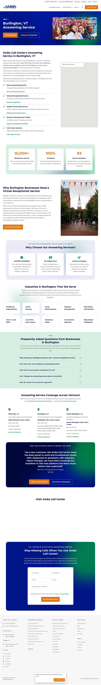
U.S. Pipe (50, 472)
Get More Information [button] (13, 227)
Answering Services (54, 7)
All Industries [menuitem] (56, 652)
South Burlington (46, 401)
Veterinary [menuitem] (55, 646)
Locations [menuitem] (80, 645)
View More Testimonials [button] (61, 482)
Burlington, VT (43, 414)
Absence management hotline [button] (17, 124)
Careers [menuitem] (79, 647)
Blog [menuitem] (78, 626)
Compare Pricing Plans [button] (29, 35)
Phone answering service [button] (16, 91)
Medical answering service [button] (16, 113)
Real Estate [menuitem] (55, 649)
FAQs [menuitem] (78, 631)
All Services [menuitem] (31, 644)
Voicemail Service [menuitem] (32, 636)
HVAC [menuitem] (54, 631)
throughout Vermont (69, 401)
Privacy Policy (64, 594)
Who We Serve (67, 7)
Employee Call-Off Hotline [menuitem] (35, 634)
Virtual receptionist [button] (13, 102)
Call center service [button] (13, 134)
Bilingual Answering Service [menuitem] (35, 641)
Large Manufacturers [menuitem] (58, 626)
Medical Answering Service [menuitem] (60, 623)
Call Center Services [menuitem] (33, 639)
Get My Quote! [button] (10, 35)
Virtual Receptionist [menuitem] (33, 628)
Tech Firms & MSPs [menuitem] (57, 634)
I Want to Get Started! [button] (39, 482)
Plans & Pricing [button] (91, 7)
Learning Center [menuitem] (81, 623)
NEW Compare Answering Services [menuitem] (37, 631)
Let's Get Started (14, 432)
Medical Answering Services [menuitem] (35, 626)
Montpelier (31, 401)
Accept (59, 679)
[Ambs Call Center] (13, 7)
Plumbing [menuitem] (55, 641)
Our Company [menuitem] (81, 642)
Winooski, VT (13, 414)
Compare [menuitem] (80, 634)
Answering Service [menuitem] (33, 623)
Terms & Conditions (85, 678)
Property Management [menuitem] (59, 628)
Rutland (38, 401)
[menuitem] (51, 1)
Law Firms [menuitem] (55, 644)
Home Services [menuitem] (56, 639)
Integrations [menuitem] (80, 628)
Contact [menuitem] (79, 650)
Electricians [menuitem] (55, 636)
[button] (82, 7)
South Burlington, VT (74, 414)
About (76, 7)
